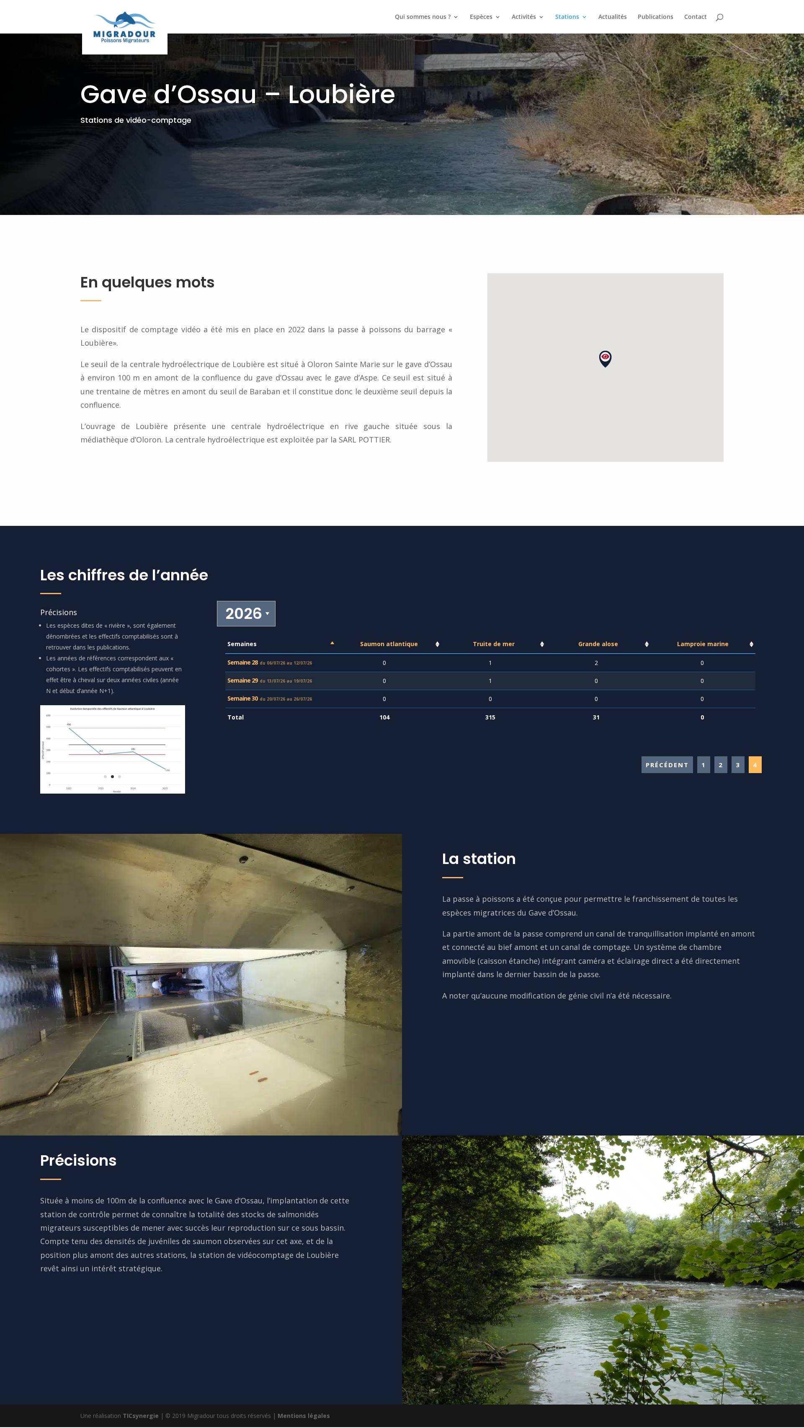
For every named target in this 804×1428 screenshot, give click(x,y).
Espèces (481, 17)
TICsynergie (141, 1416)
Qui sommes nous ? (423, 17)
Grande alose (598, 644)
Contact (695, 17)
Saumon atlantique (389, 644)
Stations (567, 17)
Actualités (612, 17)
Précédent (667, 765)
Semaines (242, 644)
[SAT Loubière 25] (112, 791)
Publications (655, 17)
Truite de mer (494, 644)
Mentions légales (304, 1416)
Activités (524, 17)
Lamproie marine (703, 644)
